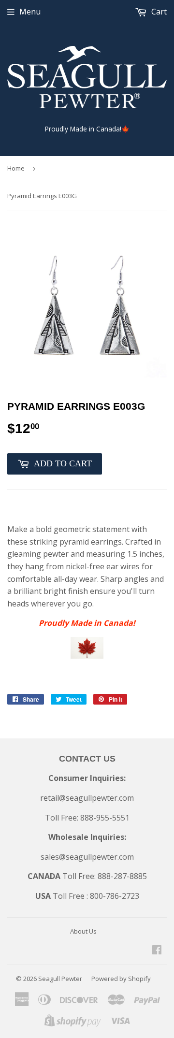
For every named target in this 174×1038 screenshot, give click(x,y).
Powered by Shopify (121, 978)
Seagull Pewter (60, 978)
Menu (30, 11)
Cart (158, 11)
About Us (83, 931)
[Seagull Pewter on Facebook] (157, 950)
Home (16, 168)
